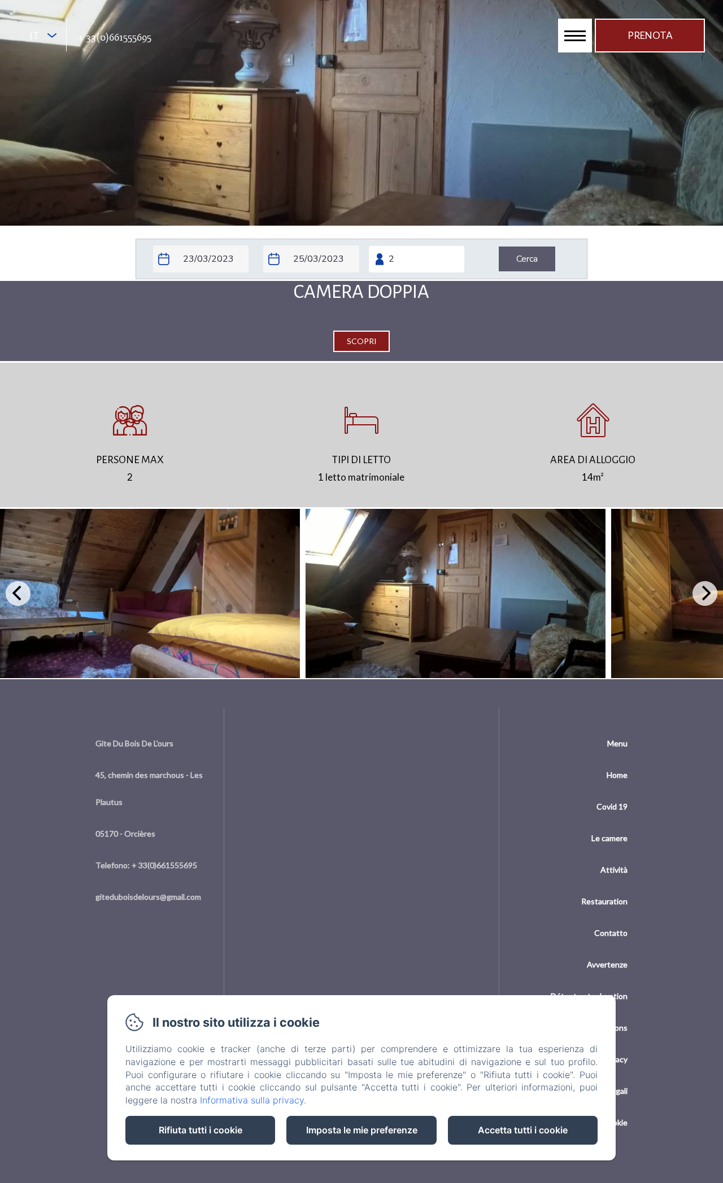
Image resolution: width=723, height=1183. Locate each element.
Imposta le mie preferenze (361, 1130)
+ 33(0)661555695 (114, 36)
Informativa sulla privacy (252, 1100)
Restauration (604, 901)
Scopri (362, 341)
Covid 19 (612, 806)
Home (617, 775)
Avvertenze (607, 964)
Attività (614, 869)
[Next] (704, 593)
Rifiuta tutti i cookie (200, 1130)
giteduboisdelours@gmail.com (148, 896)
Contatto (611, 933)
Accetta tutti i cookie (523, 1130)
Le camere (609, 838)
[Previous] (18, 593)
